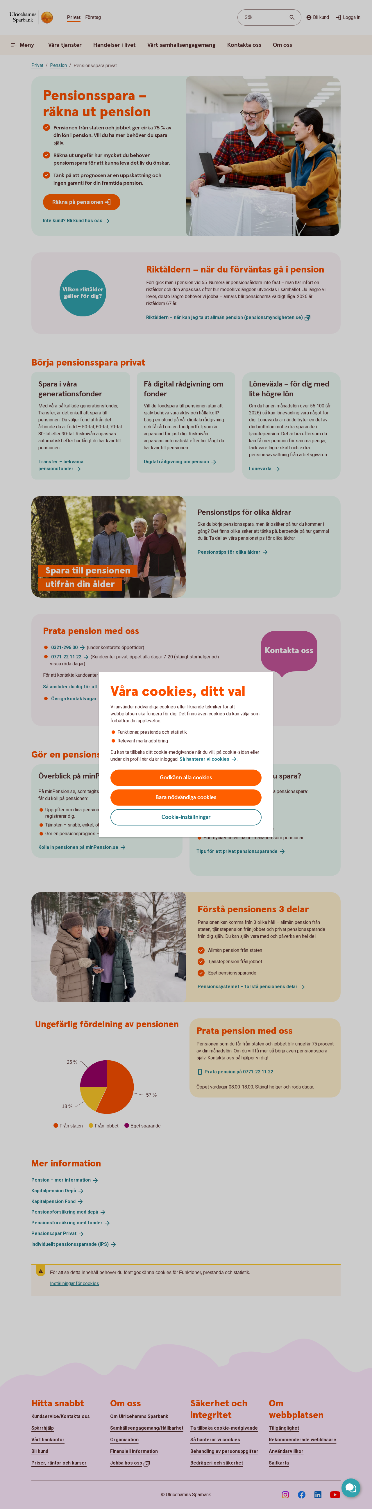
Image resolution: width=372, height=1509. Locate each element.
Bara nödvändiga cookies (186, 797)
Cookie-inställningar (186, 817)
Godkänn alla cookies (186, 777)
